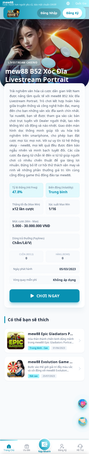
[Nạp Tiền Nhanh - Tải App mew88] (44, 444)
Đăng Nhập (49, 13)
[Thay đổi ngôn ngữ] (68, 3)
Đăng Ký (72, 13)
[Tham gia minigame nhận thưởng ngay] (82, 421)
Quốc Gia (80, 3)
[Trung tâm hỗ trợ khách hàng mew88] (82, 403)
